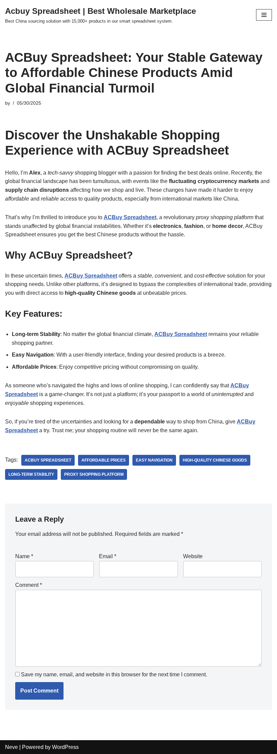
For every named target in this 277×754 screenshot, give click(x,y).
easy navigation (154, 460)
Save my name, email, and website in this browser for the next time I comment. (114, 674)
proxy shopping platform (94, 474)
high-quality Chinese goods (215, 460)
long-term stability (31, 474)
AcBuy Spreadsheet (48, 460)
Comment (28, 585)
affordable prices (103, 460)
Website (193, 556)
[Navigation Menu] (264, 15)
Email (107, 556)
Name (24, 556)
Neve (11, 747)
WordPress (65, 747)
